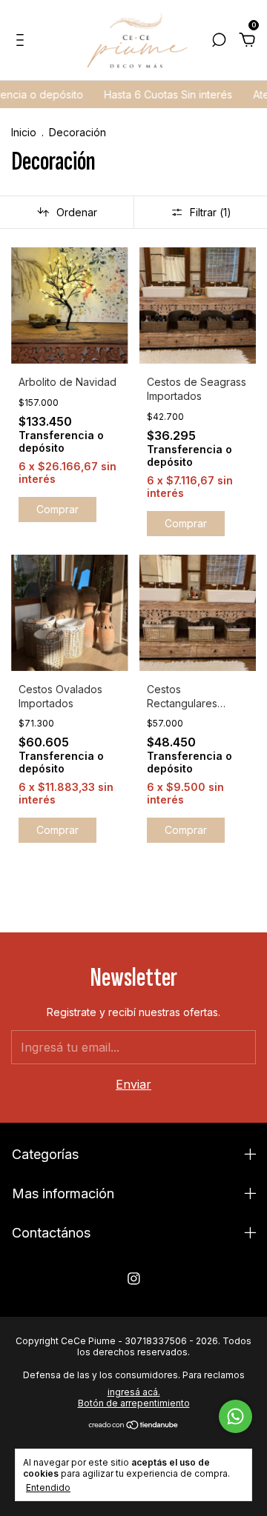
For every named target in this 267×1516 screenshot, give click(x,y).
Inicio (23, 132)
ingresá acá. (134, 1392)
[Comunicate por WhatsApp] (235, 1416)
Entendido (48, 1487)
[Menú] (22, 41)
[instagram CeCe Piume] (134, 1279)
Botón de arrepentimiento (134, 1403)
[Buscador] (219, 41)
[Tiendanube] (134, 1425)
